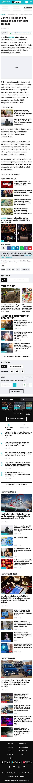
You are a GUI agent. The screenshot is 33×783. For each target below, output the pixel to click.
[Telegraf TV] (23, 766)
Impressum (17, 772)
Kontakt (22, 776)
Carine (8, 269)
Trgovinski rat (25, 269)
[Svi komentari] (12, 371)
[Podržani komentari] (17, 371)
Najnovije (8, 492)
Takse (3, 269)
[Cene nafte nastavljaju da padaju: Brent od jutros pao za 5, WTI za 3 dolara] (7, 184)
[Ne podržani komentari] (22, 371)
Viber (2, 257)
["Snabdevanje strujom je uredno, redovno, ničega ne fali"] (7, 552)
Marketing (10, 772)
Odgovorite (6, 385)
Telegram (8, 257)
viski (13, 269)
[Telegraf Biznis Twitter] (14, 766)
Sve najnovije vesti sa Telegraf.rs (16, 484)
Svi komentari (16, 391)
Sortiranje (4, 371)
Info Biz (3, 14)
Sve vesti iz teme (16, 356)
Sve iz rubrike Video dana (16, 418)
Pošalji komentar (18, 280)
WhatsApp (27, 255)
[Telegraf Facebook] (9, 766)
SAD (18, 269)
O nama (4, 772)
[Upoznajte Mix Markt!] (7, 541)
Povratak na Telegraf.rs (6, 2)
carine (11, 37)
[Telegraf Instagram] (19, 766)
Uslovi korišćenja (26, 772)
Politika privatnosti (13, 776)
